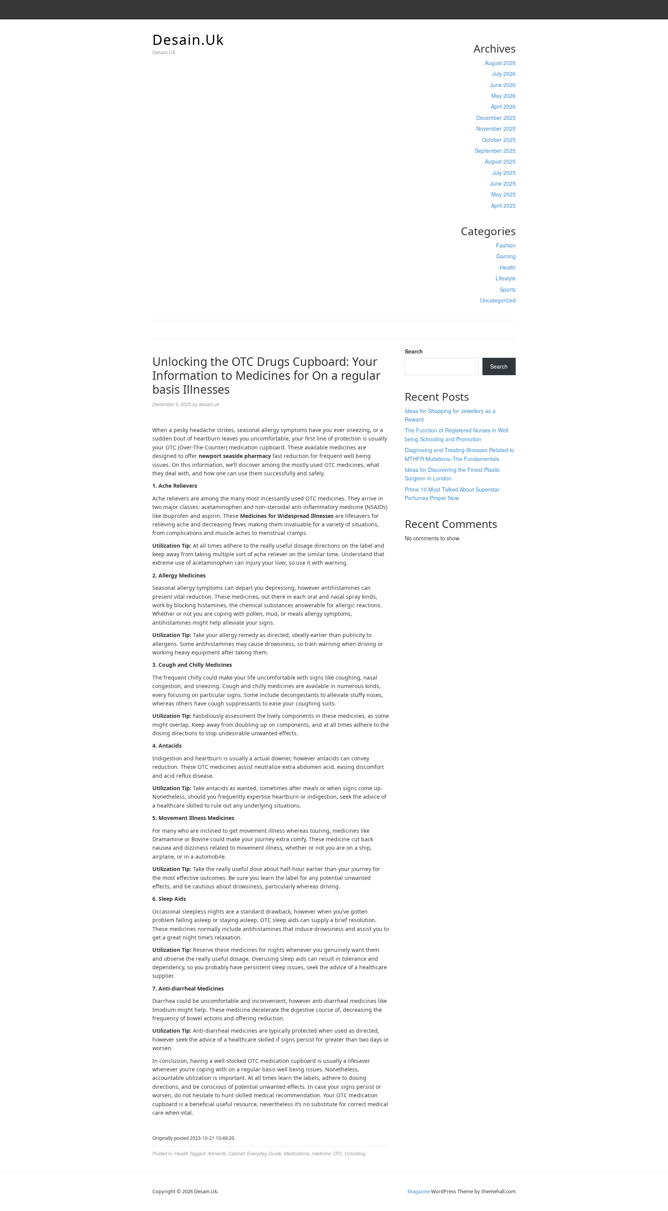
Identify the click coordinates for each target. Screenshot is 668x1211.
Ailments (217, 1153)
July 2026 (504, 73)
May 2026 (503, 95)
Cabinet (236, 1153)
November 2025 (496, 128)
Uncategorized (498, 300)
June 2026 (503, 85)
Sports (508, 289)
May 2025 (503, 194)
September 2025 (495, 150)
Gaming (506, 256)
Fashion (506, 245)
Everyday (256, 1153)
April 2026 (503, 106)
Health (508, 267)
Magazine (418, 1191)
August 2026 (500, 63)
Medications (296, 1153)
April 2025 (503, 205)
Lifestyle (506, 278)
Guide (275, 1153)
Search (414, 351)
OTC (337, 1153)
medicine (321, 1153)
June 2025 (503, 183)
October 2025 (499, 139)
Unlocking (355, 1153)
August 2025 (500, 161)
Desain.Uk (188, 39)
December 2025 (496, 117)
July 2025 (504, 172)
